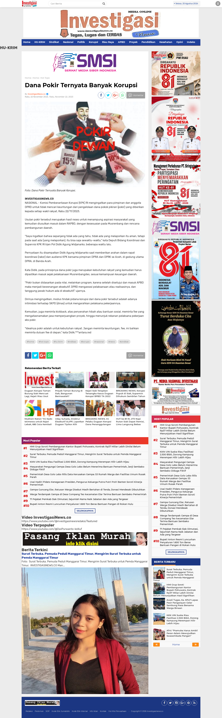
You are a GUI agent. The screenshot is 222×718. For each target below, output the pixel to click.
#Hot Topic (44, 341)
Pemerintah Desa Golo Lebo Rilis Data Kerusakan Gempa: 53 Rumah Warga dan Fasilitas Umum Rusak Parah (87, 476)
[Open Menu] (217, 3)
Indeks (191, 42)
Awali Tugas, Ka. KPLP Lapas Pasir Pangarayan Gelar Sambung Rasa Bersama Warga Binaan (182, 604)
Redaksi (29, 711)
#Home (30, 341)
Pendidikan (148, 42)
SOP (48, 711)
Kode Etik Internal (80, 711)
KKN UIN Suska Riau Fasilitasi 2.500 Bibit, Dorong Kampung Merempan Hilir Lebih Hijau (79, 462)
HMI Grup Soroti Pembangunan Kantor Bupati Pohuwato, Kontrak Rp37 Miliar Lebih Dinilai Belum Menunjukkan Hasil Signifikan (85, 448)
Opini (179, 42)
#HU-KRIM (58, 341)
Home (26, 42)
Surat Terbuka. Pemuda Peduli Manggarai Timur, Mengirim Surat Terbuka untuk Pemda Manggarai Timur (85, 455)
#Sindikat (124, 341)
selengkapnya (85, 511)
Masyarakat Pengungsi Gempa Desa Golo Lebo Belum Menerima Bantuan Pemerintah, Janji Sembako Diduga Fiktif (87, 468)
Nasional (68, 42)
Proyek (133, 42)
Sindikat (54, 42)
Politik (81, 42)
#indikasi (72, 341)
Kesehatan (165, 42)
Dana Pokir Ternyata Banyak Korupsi (81, 85)
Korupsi (93, 42)
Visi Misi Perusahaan (117, 711)
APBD (121, 42)
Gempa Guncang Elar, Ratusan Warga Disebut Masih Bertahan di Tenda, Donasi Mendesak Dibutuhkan (87, 489)
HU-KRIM (39, 42)
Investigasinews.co (155, 711)
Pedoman (39, 711)
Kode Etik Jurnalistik (61, 711)
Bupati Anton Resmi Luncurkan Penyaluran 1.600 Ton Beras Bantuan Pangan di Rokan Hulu (81, 504)
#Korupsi (85, 341)
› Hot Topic (44, 78)
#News (111, 341)
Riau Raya (108, 42)
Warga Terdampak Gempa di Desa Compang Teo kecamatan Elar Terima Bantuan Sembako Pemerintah (88, 494)
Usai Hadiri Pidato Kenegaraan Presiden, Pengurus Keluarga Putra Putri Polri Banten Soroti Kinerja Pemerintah (86, 483)
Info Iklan (94, 711)
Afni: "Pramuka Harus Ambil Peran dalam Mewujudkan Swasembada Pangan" (182, 633)
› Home (35, 78)
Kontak (103, 711)
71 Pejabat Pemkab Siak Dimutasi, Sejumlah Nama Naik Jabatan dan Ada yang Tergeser (79, 499)
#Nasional (99, 341)
